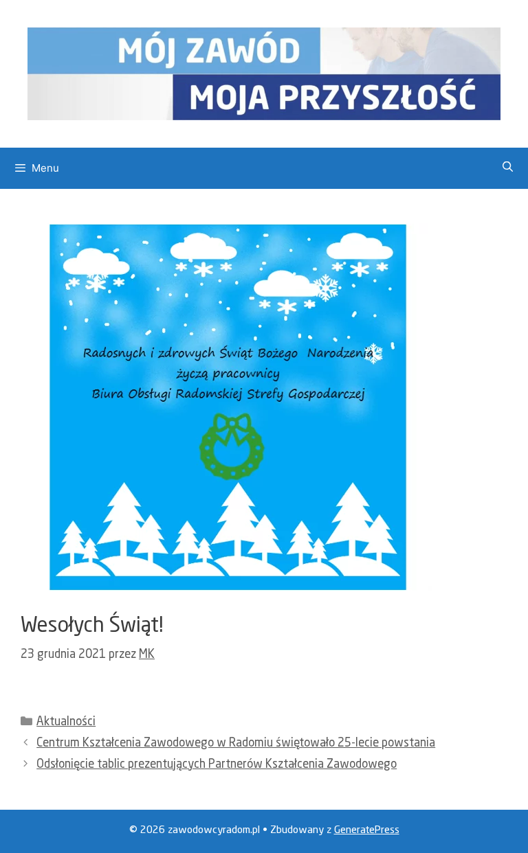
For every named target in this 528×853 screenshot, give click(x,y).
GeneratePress (366, 831)
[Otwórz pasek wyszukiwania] (507, 168)
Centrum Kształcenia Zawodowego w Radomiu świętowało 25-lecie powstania (235, 743)
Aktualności (66, 722)
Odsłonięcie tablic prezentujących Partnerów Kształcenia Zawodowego (216, 765)
